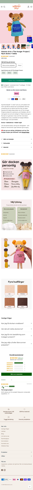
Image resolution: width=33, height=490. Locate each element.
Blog (2, 433)
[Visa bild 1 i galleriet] (16, 27)
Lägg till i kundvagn (16, 80)
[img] (4, 384)
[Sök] (5, 6)
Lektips (3, 431)
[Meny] (1, 6)
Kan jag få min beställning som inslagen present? (13, 336)
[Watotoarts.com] (17, 6)
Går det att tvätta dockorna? (12, 329)
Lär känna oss (5, 436)
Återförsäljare (5, 438)
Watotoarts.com (8, 484)
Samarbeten (4, 441)
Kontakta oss (5, 443)
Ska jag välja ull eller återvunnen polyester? (13, 344)
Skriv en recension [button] (16, 374)
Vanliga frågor (5, 429)
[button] (5, 56)
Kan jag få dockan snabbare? (12, 323)
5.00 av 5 (20, 358)
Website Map (5, 446)
